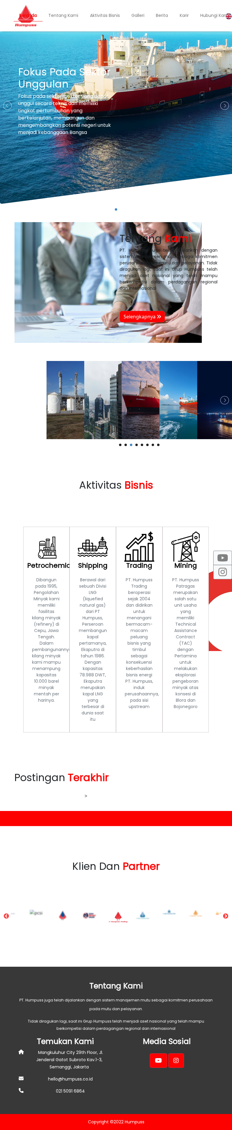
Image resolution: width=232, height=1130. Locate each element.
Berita (162, 15)
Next (226, 916)
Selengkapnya (140, 316)
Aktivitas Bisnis (105, 15)
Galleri (137, 15)
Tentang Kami (63, 15)
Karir (184, 15)
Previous (6, 916)
